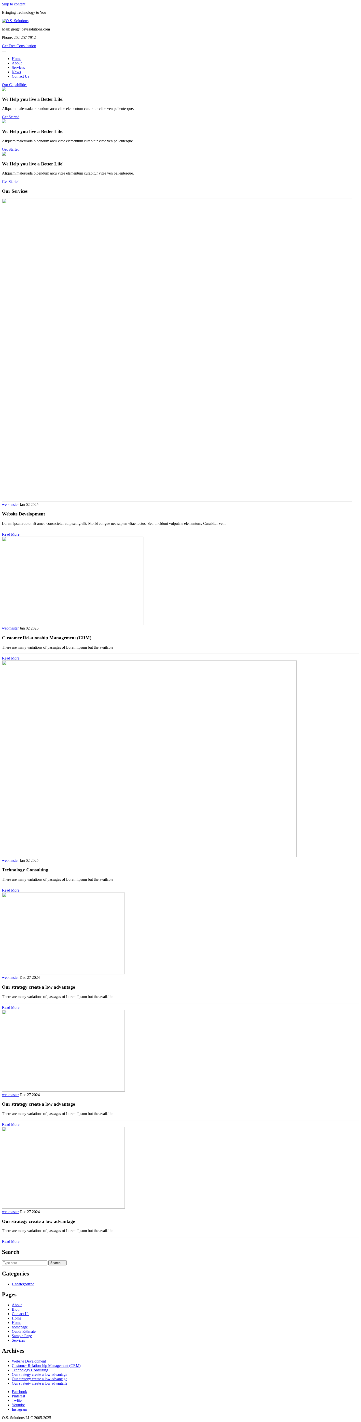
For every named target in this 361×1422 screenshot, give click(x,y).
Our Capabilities (14, 85)
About (17, 63)
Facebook (19, 1392)
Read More (10, 534)
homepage (20, 1327)
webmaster (10, 504)
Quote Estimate (24, 1331)
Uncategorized (23, 1284)
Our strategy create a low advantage (39, 1374)
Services (18, 67)
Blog (15, 1309)
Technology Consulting (30, 1370)
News (16, 72)
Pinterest (18, 1396)
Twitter (17, 1400)
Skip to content (13, 4)
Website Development (29, 1361)
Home (16, 59)
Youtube (18, 1405)
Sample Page (22, 1336)
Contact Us (20, 76)
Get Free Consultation (19, 46)
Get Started (10, 117)
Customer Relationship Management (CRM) (46, 1365)
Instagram (19, 1409)
